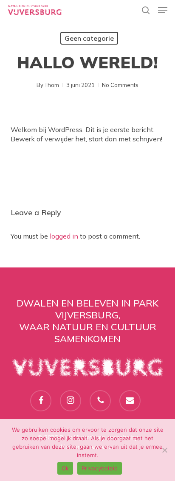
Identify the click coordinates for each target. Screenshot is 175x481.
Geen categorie (89, 38)
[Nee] (164, 450)
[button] (162, 10)
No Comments (120, 85)
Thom (52, 85)
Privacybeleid (100, 468)
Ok (65, 468)
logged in (64, 236)
